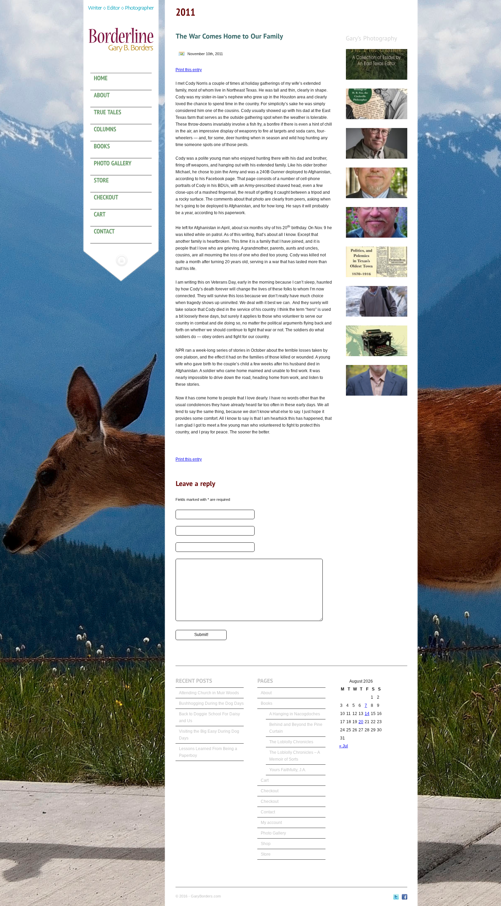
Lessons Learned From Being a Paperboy (208, 752)
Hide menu (121, 260)
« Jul (343, 746)
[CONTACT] (124, 235)
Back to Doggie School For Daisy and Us (209, 717)
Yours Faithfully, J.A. (287, 769)
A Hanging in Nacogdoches (294, 714)
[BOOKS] (124, 150)
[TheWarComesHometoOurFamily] (229, 36)
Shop (266, 843)
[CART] (124, 218)
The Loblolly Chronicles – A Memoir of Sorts (294, 756)
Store (266, 854)
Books (266, 703)
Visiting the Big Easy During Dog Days (209, 735)
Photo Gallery (273, 833)
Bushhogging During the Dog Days (211, 703)
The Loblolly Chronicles (291, 742)
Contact (268, 812)
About (266, 692)
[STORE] (124, 184)
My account (271, 822)
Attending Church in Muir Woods (209, 692)
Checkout (269, 791)
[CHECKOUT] (124, 201)
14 (367, 713)
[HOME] (124, 82)
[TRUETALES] (124, 116)
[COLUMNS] (124, 133)
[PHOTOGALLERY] (124, 167)
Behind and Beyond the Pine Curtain (295, 728)
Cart (265, 780)
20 (361, 721)
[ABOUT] (124, 99)
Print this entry (189, 69)
